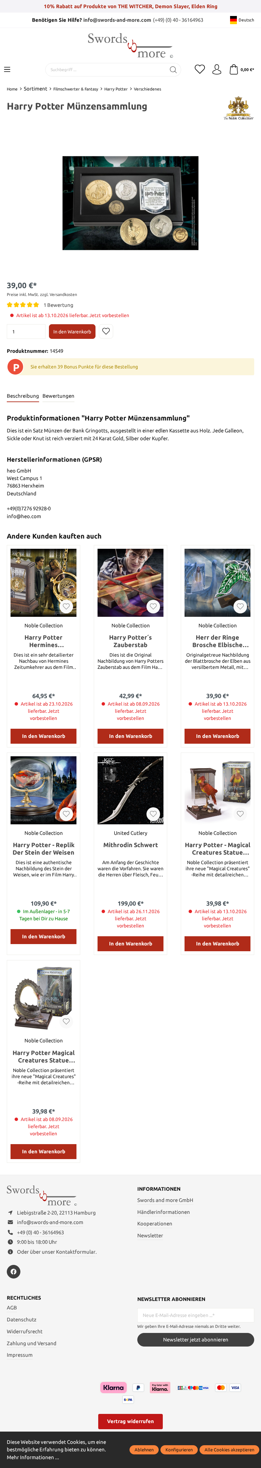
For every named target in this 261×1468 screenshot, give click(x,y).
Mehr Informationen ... (33, 1457)
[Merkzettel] (200, 69)
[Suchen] (173, 70)
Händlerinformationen (163, 1212)
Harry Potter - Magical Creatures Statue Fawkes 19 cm (217, 848)
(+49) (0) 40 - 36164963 (178, 20)
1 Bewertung (58, 305)
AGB (12, 1307)
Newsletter (150, 1235)
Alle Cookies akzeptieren (229, 1449)
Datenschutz (21, 1319)
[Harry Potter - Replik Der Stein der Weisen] (43, 790)
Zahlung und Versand (31, 1343)
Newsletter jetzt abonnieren (195, 1339)
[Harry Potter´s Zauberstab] (130, 583)
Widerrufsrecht (24, 1331)
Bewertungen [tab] (58, 396)
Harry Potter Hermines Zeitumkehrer (43, 641)
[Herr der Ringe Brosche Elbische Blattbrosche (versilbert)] (217, 583)
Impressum (20, 1355)
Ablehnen (144, 1449)
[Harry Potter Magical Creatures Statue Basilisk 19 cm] (43, 998)
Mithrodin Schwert (130, 844)
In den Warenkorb (72, 331)
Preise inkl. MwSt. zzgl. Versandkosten (42, 294)
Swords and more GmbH (165, 1200)
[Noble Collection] (238, 107)
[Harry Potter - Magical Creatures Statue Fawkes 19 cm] (217, 790)
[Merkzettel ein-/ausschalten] (106, 331)
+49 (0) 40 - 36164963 (40, 1232)
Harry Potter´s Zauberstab (130, 641)
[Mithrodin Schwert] (130, 790)
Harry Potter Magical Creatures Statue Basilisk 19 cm (44, 1056)
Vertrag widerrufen (130, 1421)
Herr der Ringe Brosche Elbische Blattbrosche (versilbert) (217, 641)
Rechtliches (24, 1298)
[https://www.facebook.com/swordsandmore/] (13, 1272)
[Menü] (7, 70)
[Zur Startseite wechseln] (130, 45)
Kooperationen (154, 1223)
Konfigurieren (179, 1449)
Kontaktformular (75, 1252)
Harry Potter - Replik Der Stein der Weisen (43, 848)
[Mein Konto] (217, 69)
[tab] (23, 396)
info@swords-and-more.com (117, 20)
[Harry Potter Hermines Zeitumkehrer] (43, 583)
